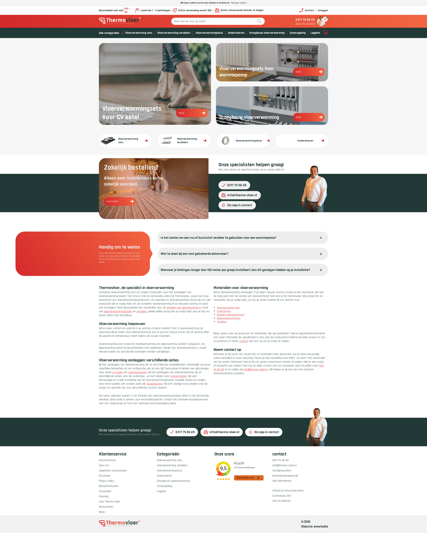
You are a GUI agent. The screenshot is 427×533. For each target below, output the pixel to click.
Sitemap (104, 496)
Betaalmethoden (109, 486)
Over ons (104, 465)
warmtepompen (137, 372)
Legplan (315, 33)
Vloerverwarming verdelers (174, 33)
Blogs (102, 512)
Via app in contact (239, 205)
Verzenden (105, 491)
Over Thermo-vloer (109, 501)
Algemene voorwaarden (113, 470)
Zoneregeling (298, 33)
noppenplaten (178, 376)
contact (243, 341)
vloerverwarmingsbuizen (118, 311)
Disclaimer (104, 476)
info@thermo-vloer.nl (242, 195)
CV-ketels (117, 372)
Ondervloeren (236, 33)
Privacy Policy (106, 481)
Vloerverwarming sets (138, 33)
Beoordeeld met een (114, 10)
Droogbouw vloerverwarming (267, 33)
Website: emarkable (314, 526)
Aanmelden (112, 201)
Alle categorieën (109, 33)
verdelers (142, 311)
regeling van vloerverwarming (184, 307)
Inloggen (323, 10)
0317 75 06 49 (305, 20)
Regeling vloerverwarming (230, 314)
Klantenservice (107, 460)
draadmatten (154, 384)
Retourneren (106, 507)
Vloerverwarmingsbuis (209, 33)
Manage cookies (239, 3)
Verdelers (222, 321)
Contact (309, 10)
